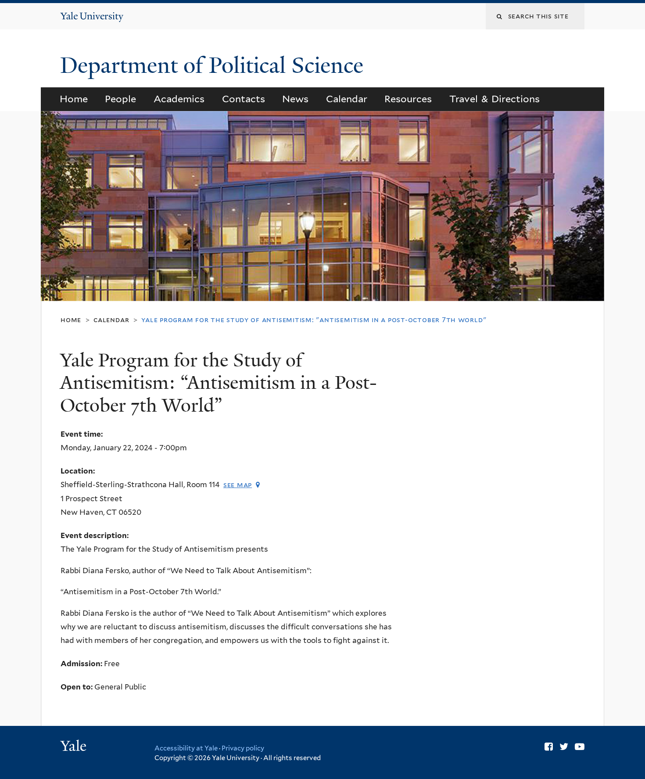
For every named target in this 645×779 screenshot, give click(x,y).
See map (237, 485)
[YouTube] (579, 746)
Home (74, 98)
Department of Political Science (214, 65)
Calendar (346, 98)
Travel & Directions (494, 98)
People (120, 98)
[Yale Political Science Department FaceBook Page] (549, 746)
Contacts (243, 98)
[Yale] (75, 747)
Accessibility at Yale (186, 748)
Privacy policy (243, 748)
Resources (408, 98)
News (295, 98)
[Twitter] (563, 746)
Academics (179, 98)
